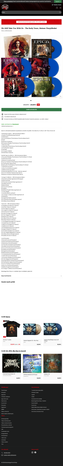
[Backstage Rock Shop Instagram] (32, 452)
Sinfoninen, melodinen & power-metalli (40, 409)
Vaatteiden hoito (5, 431)
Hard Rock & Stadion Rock (37, 411)
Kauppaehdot (4, 433)
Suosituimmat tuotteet (37, 399)
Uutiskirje (3, 440)
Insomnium (4, 403)
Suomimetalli (35, 403)
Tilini (2, 444)
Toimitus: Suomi (57, 4)
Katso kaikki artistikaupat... (7, 413)
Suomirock (34, 405)
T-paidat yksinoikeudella (37, 390)
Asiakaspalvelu (5, 418)
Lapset (33, 394)
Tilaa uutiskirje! (8, 1)
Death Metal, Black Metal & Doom (39, 407)
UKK (2, 429)
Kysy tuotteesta (6, 276)
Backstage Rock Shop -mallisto (39, 401)
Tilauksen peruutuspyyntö (7, 427)
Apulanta (3, 394)
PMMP (2, 409)
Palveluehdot (4, 435)
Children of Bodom (5, 396)
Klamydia (3, 405)
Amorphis (3, 392)
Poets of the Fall (5, 411)
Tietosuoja (3, 437)
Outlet (33, 396)
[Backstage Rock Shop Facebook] (35, 452)
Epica (8, 317)
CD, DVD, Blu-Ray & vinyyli (16, 351)
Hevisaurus (4, 401)
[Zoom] (60, 96)
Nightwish (3, 407)
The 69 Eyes (4, 390)
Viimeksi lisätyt (35, 392)
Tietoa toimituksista (6, 420)
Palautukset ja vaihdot (6, 425)
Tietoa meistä (4, 442)
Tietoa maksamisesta (6, 423)
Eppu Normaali (4, 399)
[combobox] (31, 12)
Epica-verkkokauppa (6, 30)
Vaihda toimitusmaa (6, 126)
